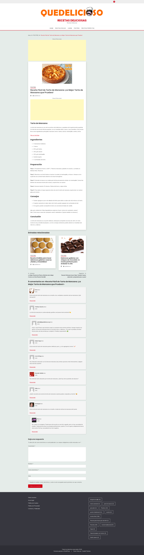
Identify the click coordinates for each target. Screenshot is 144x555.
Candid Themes (86, 551)
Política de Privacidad (34, 506)
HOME (51, 28)
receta (109, 512)
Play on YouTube (34, 135)
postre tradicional (96, 512)
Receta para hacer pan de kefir (99, 520)
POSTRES (77, 28)
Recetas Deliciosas (72, 20)
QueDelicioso (37, 95)
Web (29, 476)
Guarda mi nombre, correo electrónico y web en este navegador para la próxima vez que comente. (56, 482)
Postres (104, 508)
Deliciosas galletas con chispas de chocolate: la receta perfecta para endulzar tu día (70, 261)
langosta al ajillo (95, 499)
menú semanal (95, 503)
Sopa (92, 529)
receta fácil (95, 516)
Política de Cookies (33, 503)
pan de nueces (109, 503)
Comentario (31, 446)
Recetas (93, 524)
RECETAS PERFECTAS (87, 28)
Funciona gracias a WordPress (62, 551)
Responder (32, 300)
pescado (93, 508)
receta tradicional (107, 524)
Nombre (30, 463)
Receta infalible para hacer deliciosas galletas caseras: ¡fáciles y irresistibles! (41, 260)
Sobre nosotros (32, 497)
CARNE (70, 28)
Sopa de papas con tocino (98, 533)
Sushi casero (94, 537)
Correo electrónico (33, 470)
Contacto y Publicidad (34, 508)
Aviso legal (31, 500)
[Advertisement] (57, 50)
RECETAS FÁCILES (60, 28)
